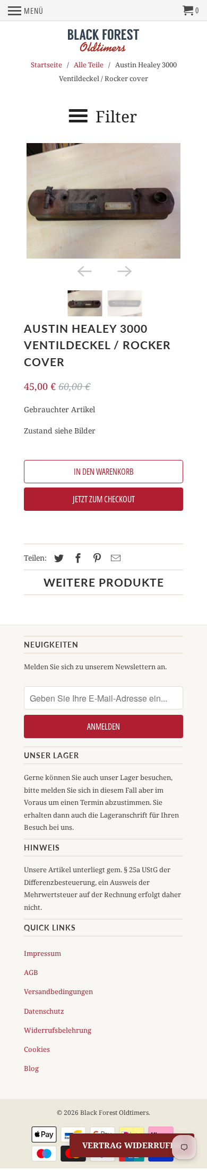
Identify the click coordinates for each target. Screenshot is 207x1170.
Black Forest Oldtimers (114, 1112)
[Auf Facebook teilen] (76, 558)
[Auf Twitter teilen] (57, 558)
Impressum (42, 953)
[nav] (26, 10)
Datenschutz (44, 1011)
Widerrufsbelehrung (57, 1030)
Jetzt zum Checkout (104, 499)
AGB (31, 972)
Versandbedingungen (58, 991)
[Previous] (83, 270)
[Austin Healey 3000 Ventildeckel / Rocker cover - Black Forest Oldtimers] (103, 201)
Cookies (37, 1049)
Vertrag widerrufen (132, 1145)
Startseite (46, 64)
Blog (31, 1068)
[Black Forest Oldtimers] (104, 41)
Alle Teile (89, 64)
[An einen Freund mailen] (114, 558)
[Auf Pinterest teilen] (95, 558)
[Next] (123, 270)
